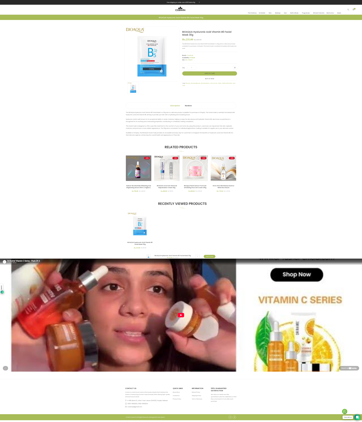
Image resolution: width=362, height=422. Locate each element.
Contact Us (176, 395)
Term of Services (197, 399)
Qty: (183, 68)
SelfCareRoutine (227, 83)
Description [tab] (175, 105)
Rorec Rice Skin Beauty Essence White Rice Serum (223, 187)
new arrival (213, 83)
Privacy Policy (177, 399)
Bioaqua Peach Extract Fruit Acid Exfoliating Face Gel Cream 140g (195, 187)
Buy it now (209, 78)
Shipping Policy (196, 395)
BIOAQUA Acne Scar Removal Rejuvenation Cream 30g (167, 187)
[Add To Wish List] (235, 68)
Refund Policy (196, 392)
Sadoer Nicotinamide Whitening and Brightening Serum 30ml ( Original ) (138, 187)
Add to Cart (210, 73)
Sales (219, 83)
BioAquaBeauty (195, 83)
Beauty (188, 83)
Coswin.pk (190, 55)
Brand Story (176, 392)
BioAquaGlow (205, 83)
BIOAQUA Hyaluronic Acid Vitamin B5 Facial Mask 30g (140, 243)
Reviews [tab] (188, 105)
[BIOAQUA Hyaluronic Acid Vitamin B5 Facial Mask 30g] (133, 88)
